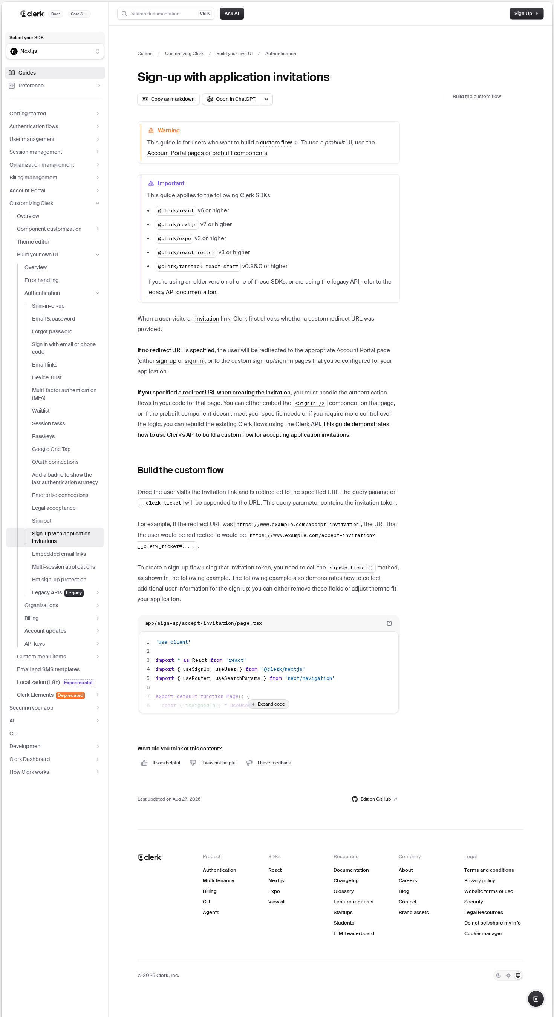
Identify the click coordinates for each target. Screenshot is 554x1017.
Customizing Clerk (31, 203)
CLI (13, 733)
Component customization (49, 229)
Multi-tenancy (218, 881)
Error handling (41, 280)
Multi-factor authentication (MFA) (64, 394)
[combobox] (50, 51)
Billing (31, 618)
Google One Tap (51, 449)
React (275, 870)
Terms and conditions (489, 870)
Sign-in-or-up (48, 306)
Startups (343, 912)
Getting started (27, 113)
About (406, 870)
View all (276, 902)
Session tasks (48, 423)
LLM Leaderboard (354, 933)
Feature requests (353, 902)
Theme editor (33, 242)
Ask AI (232, 13)
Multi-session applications (63, 567)
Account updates (45, 631)
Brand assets (414, 912)
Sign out (42, 521)
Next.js (276, 881)
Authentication (42, 293)
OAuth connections (55, 462)
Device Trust (47, 377)
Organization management (41, 165)
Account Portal (27, 190)
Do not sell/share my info (492, 923)
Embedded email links (59, 554)
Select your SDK (26, 37)
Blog (404, 891)
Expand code (271, 704)
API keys (34, 644)
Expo (274, 891)
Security (473, 902)
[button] (279, 142)
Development (25, 746)
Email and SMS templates (48, 669)
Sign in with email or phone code (64, 348)
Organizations (41, 605)
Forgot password (52, 331)
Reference (31, 86)
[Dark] (498, 975)
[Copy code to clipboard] (389, 623)
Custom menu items (41, 656)
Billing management (33, 178)
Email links (44, 365)
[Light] (508, 975)
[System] (518, 975)
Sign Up (523, 13)
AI (11, 721)
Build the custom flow (477, 96)
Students (344, 923)
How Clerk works (29, 772)
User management (32, 139)
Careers (408, 881)
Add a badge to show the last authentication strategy (65, 478)
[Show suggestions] (98, 51)
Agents (211, 912)
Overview (28, 216)
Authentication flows (33, 126)
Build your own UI (37, 255)
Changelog (346, 881)
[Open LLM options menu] (266, 99)
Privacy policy (479, 881)
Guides (27, 73)
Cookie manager (483, 933)
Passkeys (43, 436)
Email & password (53, 319)
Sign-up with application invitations (61, 537)
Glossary (344, 891)
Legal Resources (483, 912)
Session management (35, 152)
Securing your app (31, 708)
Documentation (351, 870)
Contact (407, 902)
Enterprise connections (60, 495)
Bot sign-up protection (59, 580)
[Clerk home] (149, 857)
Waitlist (41, 411)
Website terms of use (488, 891)
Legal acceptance (54, 508)
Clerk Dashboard (29, 759)
